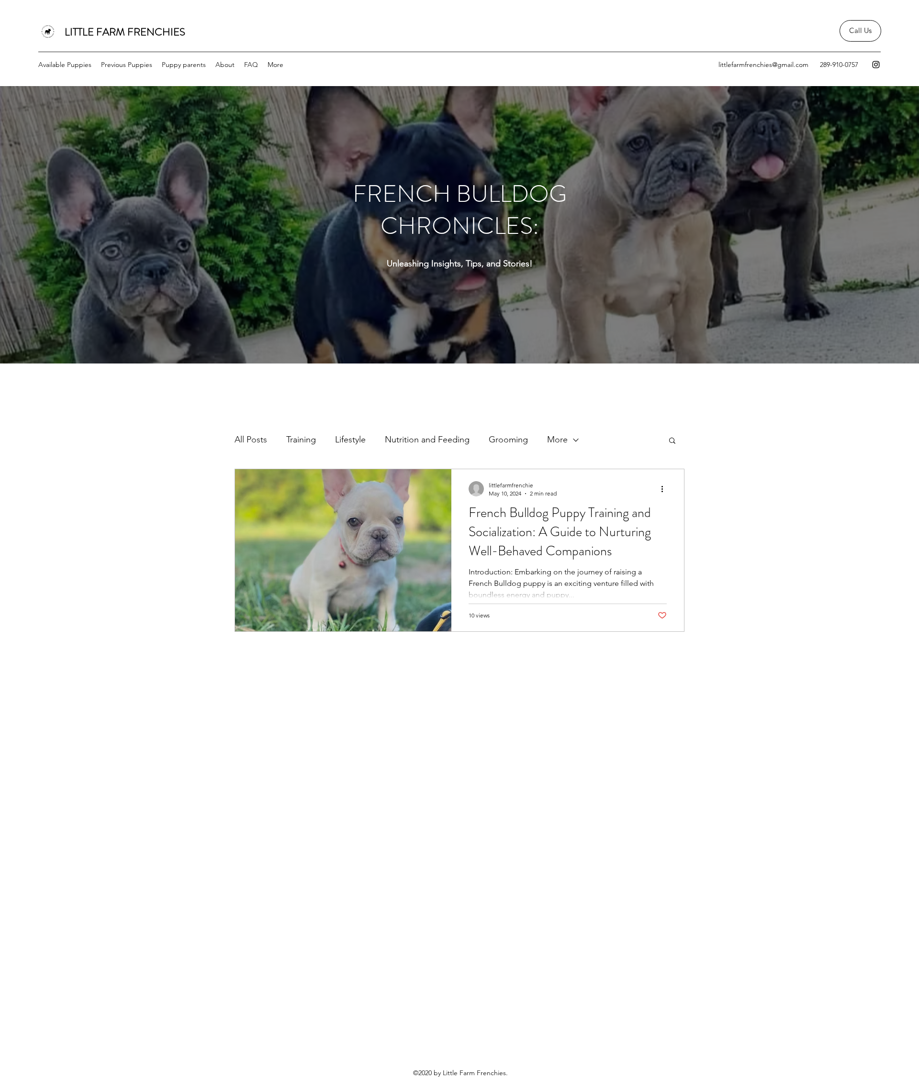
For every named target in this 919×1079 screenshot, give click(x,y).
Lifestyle (350, 439)
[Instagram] (876, 64)
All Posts (251, 439)
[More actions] (665, 489)
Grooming (508, 439)
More (557, 439)
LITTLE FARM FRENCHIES (126, 31)
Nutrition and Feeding (427, 439)
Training (301, 439)
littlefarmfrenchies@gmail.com (763, 64)
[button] (672, 441)
